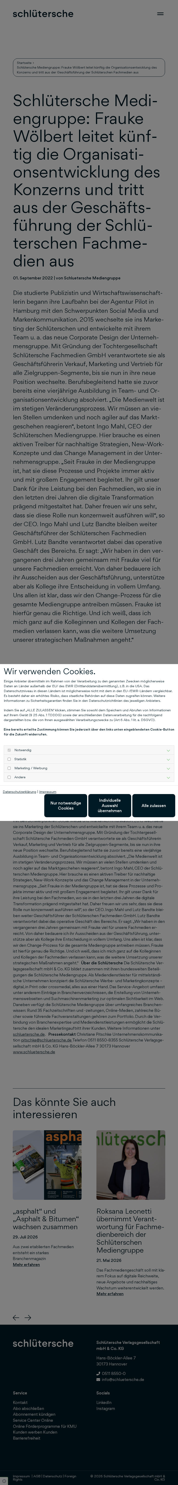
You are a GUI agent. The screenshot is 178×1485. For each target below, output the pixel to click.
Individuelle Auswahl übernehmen (110, 805)
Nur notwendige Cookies (65, 806)
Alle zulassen (154, 805)
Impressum (47, 792)
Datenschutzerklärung (19, 792)
